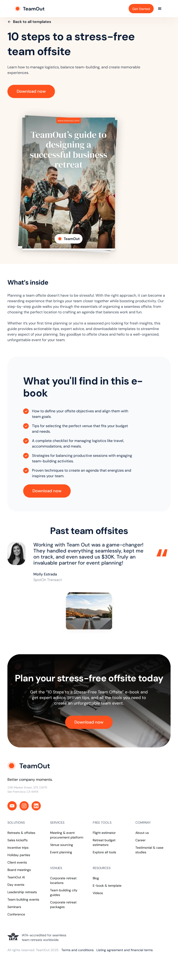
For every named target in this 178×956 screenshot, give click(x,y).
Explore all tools (104, 852)
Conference (16, 914)
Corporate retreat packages (63, 904)
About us (142, 833)
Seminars (14, 907)
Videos (98, 893)
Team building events (23, 899)
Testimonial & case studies (149, 849)
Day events (15, 885)
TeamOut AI (16, 877)
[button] (160, 8)
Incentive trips (18, 847)
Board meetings (19, 870)
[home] (30, 8)
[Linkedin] (36, 805)
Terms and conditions (77, 950)
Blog (96, 878)
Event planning (61, 852)
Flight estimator (104, 833)
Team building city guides (63, 892)
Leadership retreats (22, 892)
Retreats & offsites (21, 833)
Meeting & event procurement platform (66, 835)
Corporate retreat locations (63, 880)
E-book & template (107, 885)
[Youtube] (12, 805)
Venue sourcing (61, 845)
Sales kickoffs (17, 840)
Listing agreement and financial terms (124, 950)
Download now (31, 91)
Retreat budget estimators (104, 842)
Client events (17, 862)
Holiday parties (18, 855)
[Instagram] (24, 805)
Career (140, 840)
